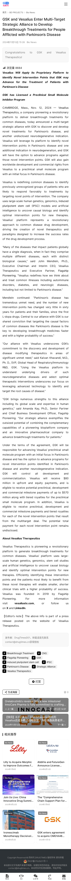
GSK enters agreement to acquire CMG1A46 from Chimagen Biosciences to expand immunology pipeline (51, 834)
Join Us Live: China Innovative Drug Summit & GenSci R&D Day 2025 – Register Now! (17, 799)
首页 (4, 12)
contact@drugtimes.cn (18, 868)
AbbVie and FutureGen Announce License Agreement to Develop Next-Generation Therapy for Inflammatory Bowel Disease (51, 763)
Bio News (31, 42)
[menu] (65, 4)
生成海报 (12, 692)
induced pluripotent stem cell (23, 662)
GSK (59, 77)
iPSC (49, 662)
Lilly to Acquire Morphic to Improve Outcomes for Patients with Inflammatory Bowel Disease (18, 763)
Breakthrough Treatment (20, 653)
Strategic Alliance (46, 666)
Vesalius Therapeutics (19, 671)
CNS (44, 653)
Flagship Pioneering (17, 657)
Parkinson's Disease (18, 666)
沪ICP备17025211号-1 (37, 861)
